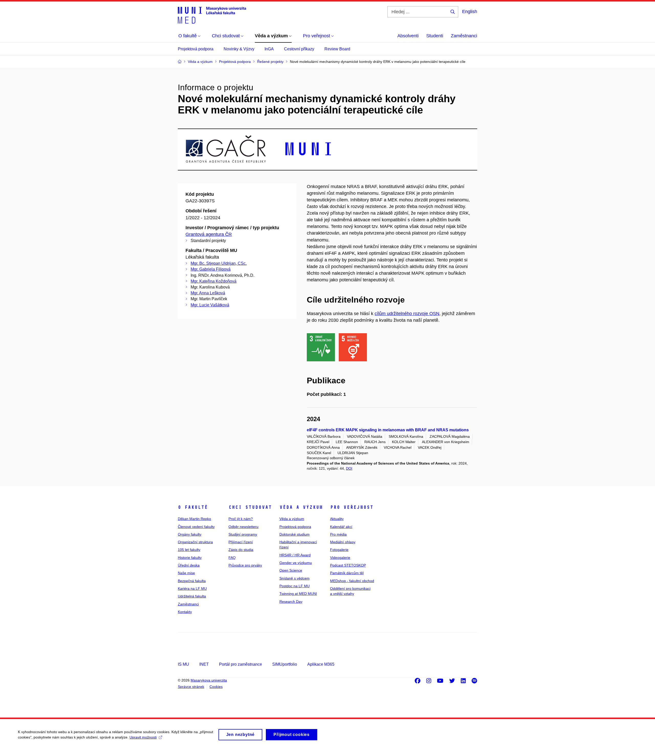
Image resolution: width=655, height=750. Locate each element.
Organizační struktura (195, 542)
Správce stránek (191, 687)
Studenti (434, 35)
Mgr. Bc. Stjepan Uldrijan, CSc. (219, 263)
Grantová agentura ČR (208, 234)
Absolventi (408, 35)
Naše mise (186, 573)
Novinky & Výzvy (239, 49)
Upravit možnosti (143, 737)
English (469, 11)
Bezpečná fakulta (192, 581)
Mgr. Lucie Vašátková (210, 305)
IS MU (183, 664)
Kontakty (185, 612)
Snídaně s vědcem (294, 578)
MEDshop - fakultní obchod (352, 581)
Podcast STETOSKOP (348, 565)
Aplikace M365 (320, 664)
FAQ (232, 558)
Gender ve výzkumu (295, 563)
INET (204, 664)
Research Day (290, 601)
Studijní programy (242, 534)
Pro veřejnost (351, 507)
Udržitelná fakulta (192, 596)
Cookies (216, 687)
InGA (269, 49)
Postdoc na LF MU (294, 586)
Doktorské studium (294, 534)
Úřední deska (189, 565)
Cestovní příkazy (299, 49)
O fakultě (193, 507)
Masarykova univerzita (209, 680)
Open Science (290, 570)
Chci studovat (250, 507)
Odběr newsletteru (243, 527)
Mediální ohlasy (342, 542)
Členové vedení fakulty (196, 527)
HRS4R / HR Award (295, 555)
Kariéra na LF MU (192, 588)
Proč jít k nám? (240, 519)
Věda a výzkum (301, 507)
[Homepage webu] (212, 15)
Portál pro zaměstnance (240, 664)
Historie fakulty (190, 558)
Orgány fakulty (189, 534)
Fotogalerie (339, 550)
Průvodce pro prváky (245, 565)
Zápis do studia (240, 550)
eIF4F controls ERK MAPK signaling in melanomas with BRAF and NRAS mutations (388, 430)
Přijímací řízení (240, 542)
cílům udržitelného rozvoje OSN (407, 313)
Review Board (337, 49)
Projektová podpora (195, 49)
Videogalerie (340, 558)
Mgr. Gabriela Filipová (211, 269)
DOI (349, 468)
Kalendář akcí (341, 527)
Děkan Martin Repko (194, 519)
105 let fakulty (189, 550)
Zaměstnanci (464, 35)
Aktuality (337, 519)
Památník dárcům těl (347, 573)
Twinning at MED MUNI (298, 594)
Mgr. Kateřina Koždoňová (213, 281)
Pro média (338, 534)
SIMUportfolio (284, 664)
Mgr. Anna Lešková (208, 293)
